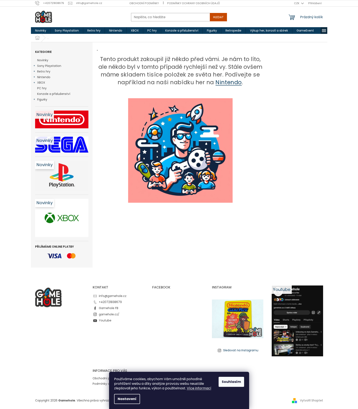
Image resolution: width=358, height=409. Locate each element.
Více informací (199, 388)
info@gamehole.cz (112, 296)
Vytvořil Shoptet (311, 400)
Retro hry (43, 71)
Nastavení (127, 398)
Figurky (42, 99)
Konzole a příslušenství (53, 94)
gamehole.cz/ (109, 314)
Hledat (218, 17)
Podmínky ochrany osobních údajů (193, 3)
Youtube (105, 320)
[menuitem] (40, 30)
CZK (297, 3)
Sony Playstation (49, 66)
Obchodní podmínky (144, 3)
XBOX (41, 82)
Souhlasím (231, 381)
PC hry (42, 88)
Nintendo (43, 77)
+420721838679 (110, 302)
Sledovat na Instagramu (240, 350)
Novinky (42, 60)
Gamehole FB (108, 308)
